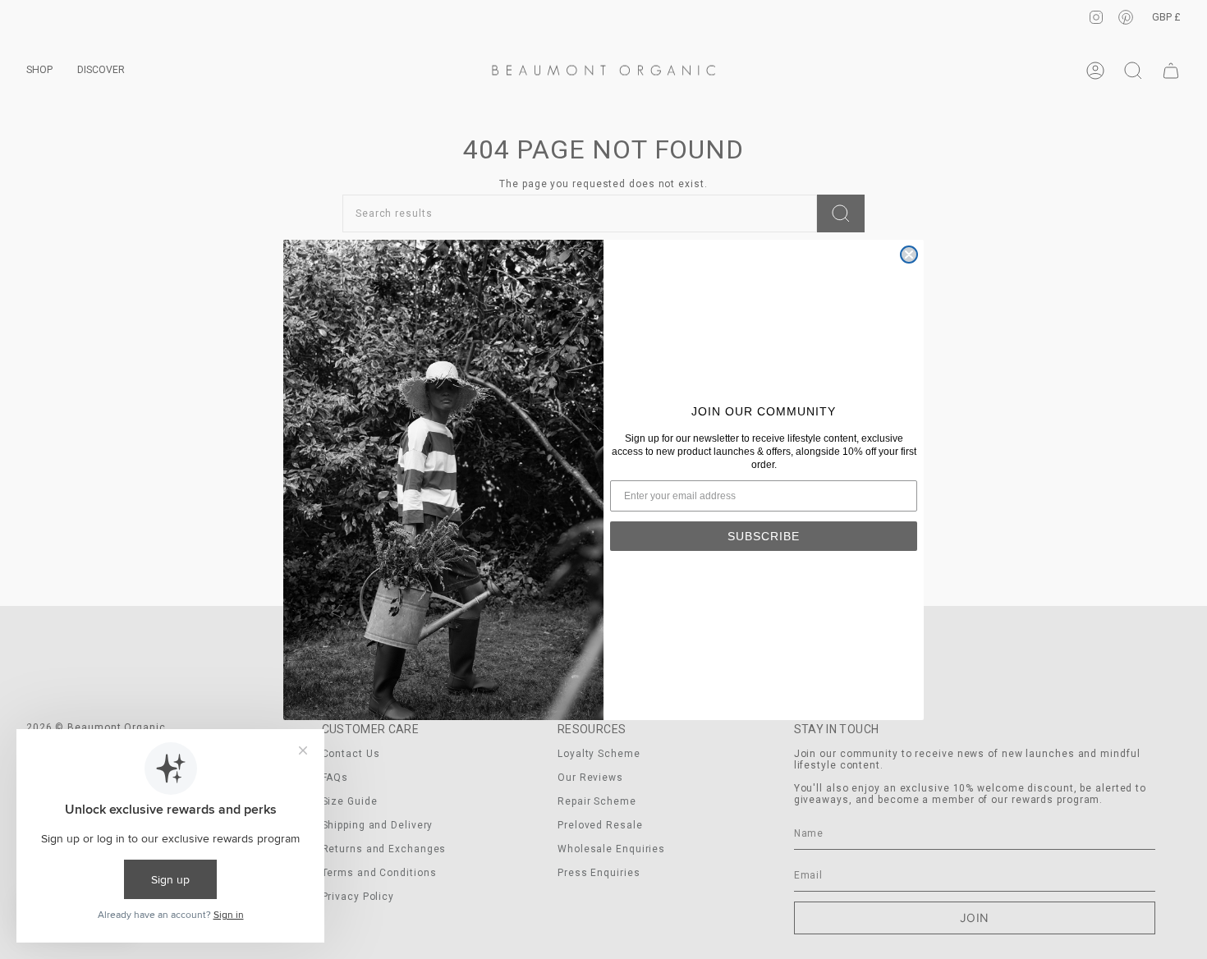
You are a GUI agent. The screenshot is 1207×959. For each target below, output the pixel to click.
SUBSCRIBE (763, 536)
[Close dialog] (909, 254)
